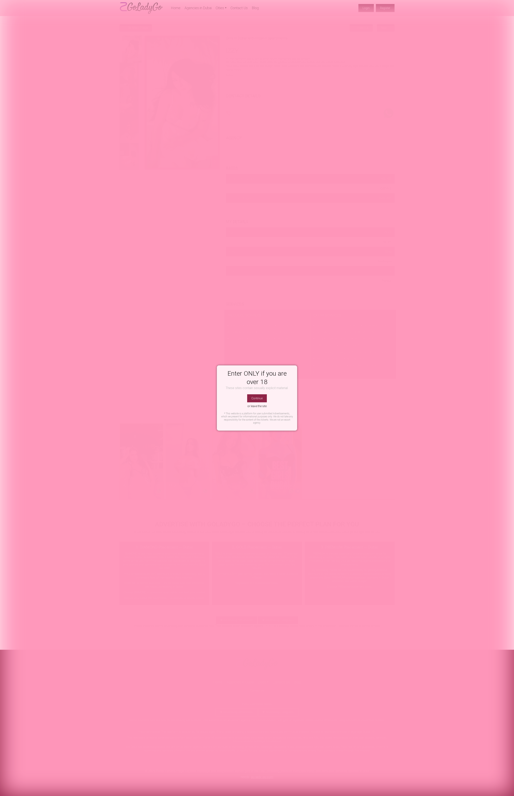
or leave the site (257, 406)
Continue (257, 398)
